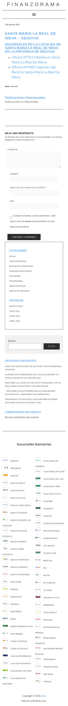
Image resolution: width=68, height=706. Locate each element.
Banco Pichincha (20, 560)
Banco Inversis (19, 542)
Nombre (14, 174)
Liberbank (48, 605)
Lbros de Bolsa (17, 286)
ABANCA (15, 461)
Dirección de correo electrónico (28, 188)
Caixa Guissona (19, 641)
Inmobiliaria (15, 281)
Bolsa (12, 256)
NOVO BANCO (50, 612)
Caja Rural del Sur (53, 479)
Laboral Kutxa (51, 598)
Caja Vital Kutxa (52, 494)
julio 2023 (14, 311)
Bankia (14, 589)
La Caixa (47, 590)
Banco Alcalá (18, 498)
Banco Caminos (19, 513)
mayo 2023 (14, 321)
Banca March (18, 483)
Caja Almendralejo (21, 656)
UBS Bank (48, 674)
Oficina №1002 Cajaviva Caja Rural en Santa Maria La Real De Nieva (36, 72)
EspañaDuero (50, 538)
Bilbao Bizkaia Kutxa (22, 626)
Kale (43, 696)
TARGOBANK (49, 659)
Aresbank (16, 468)
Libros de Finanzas (19, 291)
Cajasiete (48, 509)
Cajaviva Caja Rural (53, 523)
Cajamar (47, 501)
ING (45, 568)
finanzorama (34, 4)
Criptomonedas (17, 261)
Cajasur (47, 516)
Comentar (12, 150)
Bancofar (16, 582)
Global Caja (49, 553)
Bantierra (16, 612)
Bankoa (15, 604)
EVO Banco (49, 546)
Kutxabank (49, 583)
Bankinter (16, 597)
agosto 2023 (16, 306)
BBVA (13, 619)
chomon (14, 86)
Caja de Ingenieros (21, 663)
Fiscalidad (14, 276)
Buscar (11, 341)
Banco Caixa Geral (21, 505)
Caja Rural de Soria (54, 472)
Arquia (14, 476)
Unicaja (47, 682)
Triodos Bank (50, 667)
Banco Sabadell (19, 567)
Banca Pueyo (17, 491)
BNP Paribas (17, 634)
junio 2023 (14, 316)
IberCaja (47, 561)
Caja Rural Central (21, 671)
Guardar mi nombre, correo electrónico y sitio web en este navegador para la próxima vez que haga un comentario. (32, 221)
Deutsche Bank (51, 531)
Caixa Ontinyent (19, 649)
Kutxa (46, 575)
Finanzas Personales (20, 271)
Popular (47, 620)
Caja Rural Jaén (51, 486)
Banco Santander (20, 575)
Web (12, 201)
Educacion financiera (21, 266)
